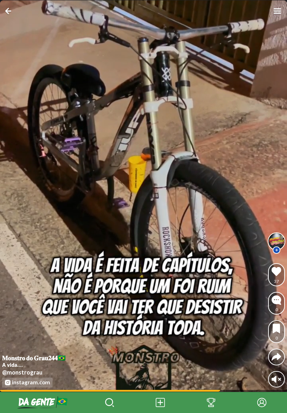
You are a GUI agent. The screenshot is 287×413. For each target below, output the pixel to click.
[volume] (276, 379)
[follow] (276, 250)
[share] (276, 357)
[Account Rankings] (211, 402)
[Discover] (109, 402)
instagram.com (31, 382)
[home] (42, 402)
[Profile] (261, 402)
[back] (9, 11)
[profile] (276, 241)
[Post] (160, 402)
